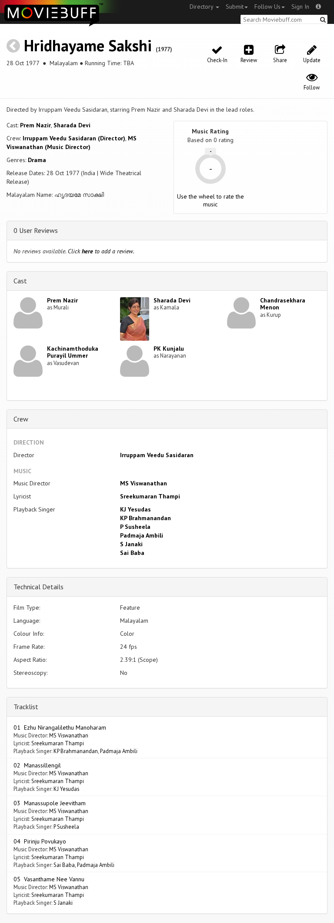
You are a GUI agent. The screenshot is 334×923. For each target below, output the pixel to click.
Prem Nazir (35, 125)
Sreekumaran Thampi (150, 496)
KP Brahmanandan (145, 518)
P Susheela (135, 527)
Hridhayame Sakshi (88, 45)
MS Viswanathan (143, 483)
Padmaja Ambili (141, 535)
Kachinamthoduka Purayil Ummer (72, 352)
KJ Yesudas (135, 509)
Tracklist (25, 706)
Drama (37, 160)
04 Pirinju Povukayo (39, 841)
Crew (20, 419)
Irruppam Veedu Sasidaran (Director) (74, 138)
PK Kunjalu (169, 348)
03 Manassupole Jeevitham (49, 803)
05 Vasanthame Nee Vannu (48, 879)
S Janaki (131, 544)
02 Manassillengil (37, 765)
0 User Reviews (35, 230)
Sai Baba (132, 553)
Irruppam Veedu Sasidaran (157, 455)
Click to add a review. (101, 251)
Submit (235, 6)
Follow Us (267, 6)
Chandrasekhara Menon (282, 304)
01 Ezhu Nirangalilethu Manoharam (59, 727)
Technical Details (38, 586)
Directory (202, 6)
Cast (20, 280)
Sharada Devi (71, 125)
